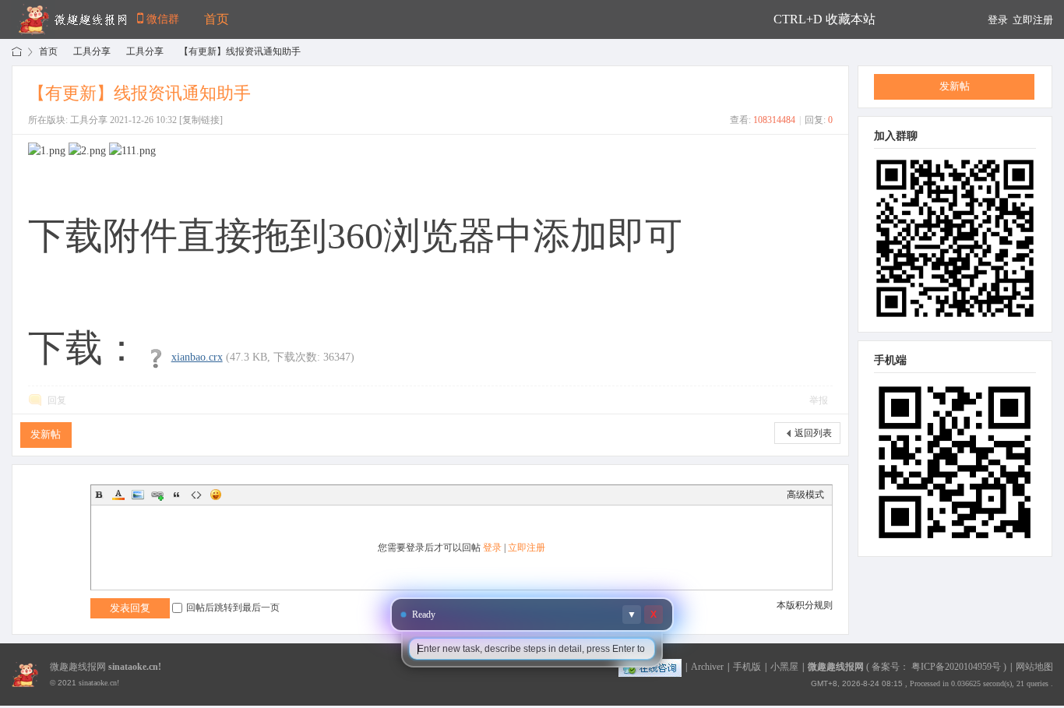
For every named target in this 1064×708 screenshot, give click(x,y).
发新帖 (45, 434)
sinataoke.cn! (134, 666)
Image (138, 494)
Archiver (707, 666)
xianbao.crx (197, 357)
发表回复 (130, 608)
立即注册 (1033, 20)
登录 (998, 20)
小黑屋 (784, 666)
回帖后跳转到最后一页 (233, 607)
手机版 (747, 666)
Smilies (216, 494)
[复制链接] (201, 119)
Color (118, 494)
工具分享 (92, 51)
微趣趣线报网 (17, 52)
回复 (57, 400)
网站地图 (1034, 666)
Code (196, 494)
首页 (216, 19)
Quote (177, 494)
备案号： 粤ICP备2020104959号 (936, 666)
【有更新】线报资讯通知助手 (240, 51)
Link (157, 494)
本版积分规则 (805, 605)
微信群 (162, 19)
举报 (818, 400)
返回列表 (813, 433)
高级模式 (805, 494)
